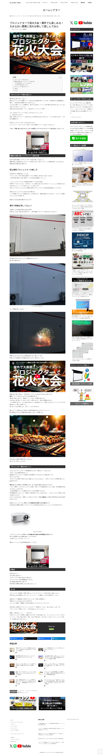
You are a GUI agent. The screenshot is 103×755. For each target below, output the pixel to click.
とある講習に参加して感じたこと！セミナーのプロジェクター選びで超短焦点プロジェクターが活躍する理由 (54, 657)
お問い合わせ (13, 741)
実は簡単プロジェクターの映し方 (24, 83)
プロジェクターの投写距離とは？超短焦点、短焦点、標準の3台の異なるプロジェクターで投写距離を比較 (54, 673)
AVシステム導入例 (14, 730)
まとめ (16, 90)
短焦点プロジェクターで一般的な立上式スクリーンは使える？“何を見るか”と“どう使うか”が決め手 (26, 649)
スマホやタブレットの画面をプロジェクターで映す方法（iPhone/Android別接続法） (82, 185)
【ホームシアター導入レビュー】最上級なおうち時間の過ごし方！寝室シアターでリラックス (54, 665)
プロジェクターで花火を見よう (21, 79)
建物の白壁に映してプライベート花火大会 (24, 81)
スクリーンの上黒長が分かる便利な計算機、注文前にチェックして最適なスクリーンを (51, 729)
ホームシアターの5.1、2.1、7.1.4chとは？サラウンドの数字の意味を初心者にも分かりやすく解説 (82, 207)
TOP (12, 720)
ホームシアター (21, 690)
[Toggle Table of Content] (59, 77)
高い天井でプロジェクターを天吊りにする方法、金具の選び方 (51, 738)
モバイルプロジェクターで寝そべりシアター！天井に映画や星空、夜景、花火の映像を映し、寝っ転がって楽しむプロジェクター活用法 (37, 617)
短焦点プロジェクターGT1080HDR (50, 505)
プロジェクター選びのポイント (21, 86)
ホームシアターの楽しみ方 (31, 690)
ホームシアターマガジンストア (17, 733)
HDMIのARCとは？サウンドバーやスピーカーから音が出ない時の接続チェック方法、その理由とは (82, 229)
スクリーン (13, 724)
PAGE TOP (99, 730)
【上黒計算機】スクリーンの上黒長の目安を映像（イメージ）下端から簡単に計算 (51, 724)
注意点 (16, 88)
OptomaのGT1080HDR (25, 601)
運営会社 (13, 737)
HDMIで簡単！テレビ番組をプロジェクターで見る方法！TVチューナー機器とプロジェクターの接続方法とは (82, 294)
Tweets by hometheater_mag (73, 719)
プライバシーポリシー (15, 739)
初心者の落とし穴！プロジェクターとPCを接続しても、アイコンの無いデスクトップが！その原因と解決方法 (82, 316)
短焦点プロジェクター (23, 692)
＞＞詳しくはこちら (75, 117)
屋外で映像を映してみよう (23, 84)
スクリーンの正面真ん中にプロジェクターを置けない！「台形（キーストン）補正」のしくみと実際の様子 (51, 743)
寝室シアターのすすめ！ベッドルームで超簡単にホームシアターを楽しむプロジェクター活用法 (26, 673)
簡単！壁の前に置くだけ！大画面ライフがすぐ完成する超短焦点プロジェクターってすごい (82, 338)
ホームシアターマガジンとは (17, 722)
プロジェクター (14, 726)
